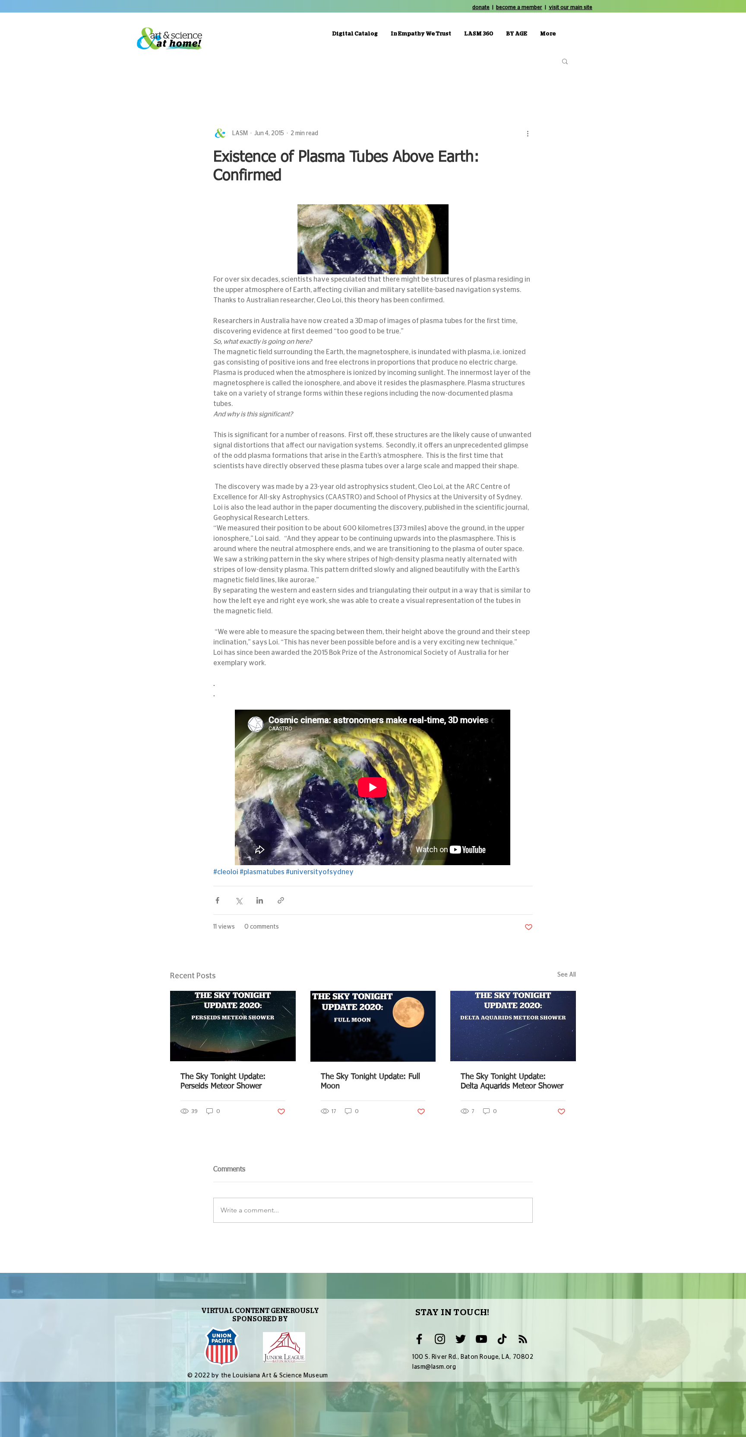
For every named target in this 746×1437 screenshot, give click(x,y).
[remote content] (373, 788)
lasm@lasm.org (434, 1367)
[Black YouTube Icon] (481, 1339)
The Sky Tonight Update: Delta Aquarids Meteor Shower (512, 1081)
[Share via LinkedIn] (260, 900)
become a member (519, 7)
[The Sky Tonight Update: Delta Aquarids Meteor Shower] (513, 1026)
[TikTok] (502, 1339)
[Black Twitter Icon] (461, 1339)
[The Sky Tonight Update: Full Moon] (373, 1026)
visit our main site (570, 7)
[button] (565, 60)
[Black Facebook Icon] (419, 1339)
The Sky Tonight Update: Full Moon (370, 1081)
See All (566, 975)
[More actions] (527, 133)
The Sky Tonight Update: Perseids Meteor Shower (223, 1081)
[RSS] (523, 1339)
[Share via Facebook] (217, 900)
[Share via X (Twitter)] (238, 900)
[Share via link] (281, 900)
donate (481, 7)
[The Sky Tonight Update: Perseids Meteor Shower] (233, 1026)
